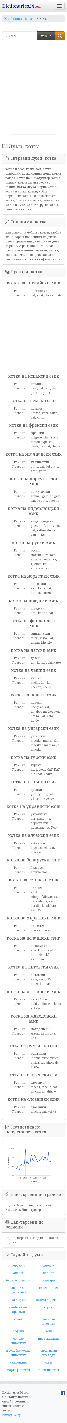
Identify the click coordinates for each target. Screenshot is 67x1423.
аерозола (18, 1265)
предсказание (49, 1338)
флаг (48, 1362)
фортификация (18, 1370)
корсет (49, 1307)
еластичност (48, 1288)
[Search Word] (60, 35)
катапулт (18, 1300)
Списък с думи (24, 19)
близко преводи (18, 1280)
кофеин (18, 1331)
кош (48, 1331)
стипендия (18, 1362)
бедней (48, 1273)
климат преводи (48, 1300)
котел (18, 1319)
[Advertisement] (33, 88)
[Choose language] (46, 35)
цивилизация (48, 1370)
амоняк (48, 1265)
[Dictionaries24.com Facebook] (63, 1392)
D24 (6, 19)
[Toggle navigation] (59, 6)
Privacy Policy (11, 1415)
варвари (48, 1280)
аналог (18, 1273)
